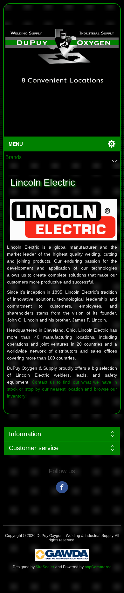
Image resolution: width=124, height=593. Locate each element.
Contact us (43, 382)
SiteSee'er (45, 567)
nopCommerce (98, 567)
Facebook (62, 487)
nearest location (66, 389)
